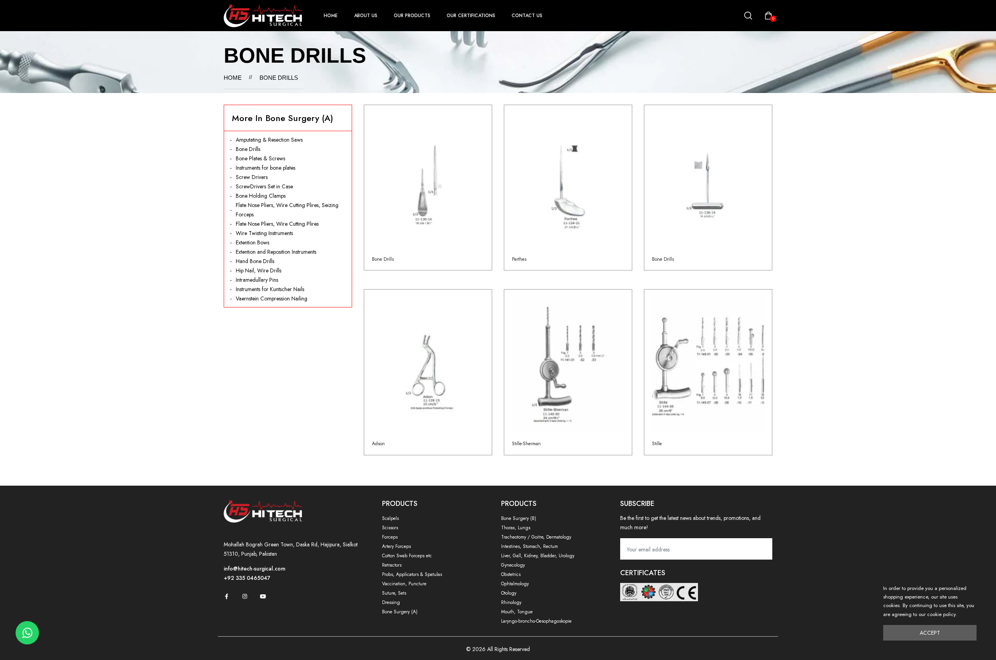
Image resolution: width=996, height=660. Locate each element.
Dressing (391, 602)
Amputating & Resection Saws (269, 140)
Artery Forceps (396, 546)
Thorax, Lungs (515, 527)
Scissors (390, 527)
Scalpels (390, 518)
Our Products (412, 15)
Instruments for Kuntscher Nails (270, 289)
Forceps (390, 537)
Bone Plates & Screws (260, 158)
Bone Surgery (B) (518, 518)
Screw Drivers (252, 177)
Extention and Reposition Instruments (276, 252)
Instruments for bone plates (265, 168)
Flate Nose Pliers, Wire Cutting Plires (277, 224)
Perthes (519, 259)
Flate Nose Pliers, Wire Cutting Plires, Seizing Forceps (287, 209)
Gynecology (513, 565)
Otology (508, 593)
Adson (378, 443)
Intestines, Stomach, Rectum (529, 546)
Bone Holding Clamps (261, 196)
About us (365, 15)
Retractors (392, 565)
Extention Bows (252, 242)
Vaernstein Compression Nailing (271, 298)
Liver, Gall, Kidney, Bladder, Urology (537, 555)
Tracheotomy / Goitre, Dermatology (536, 537)
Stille (657, 443)
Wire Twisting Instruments (264, 233)
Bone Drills (248, 149)
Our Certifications (471, 15)
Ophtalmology (515, 583)
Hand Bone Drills (255, 261)
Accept (930, 633)
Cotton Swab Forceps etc (407, 555)
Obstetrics (511, 574)
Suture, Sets (394, 593)
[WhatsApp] (27, 632)
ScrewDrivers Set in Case (264, 186)
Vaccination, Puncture (404, 583)
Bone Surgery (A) (399, 611)
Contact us (527, 15)
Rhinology (511, 602)
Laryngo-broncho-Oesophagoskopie (536, 621)
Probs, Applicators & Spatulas (412, 574)
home (331, 15)
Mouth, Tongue (517, 611)
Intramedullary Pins (257, 280)
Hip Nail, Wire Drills (258, 270)
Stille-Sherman (526, 443)
